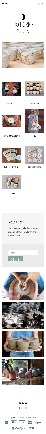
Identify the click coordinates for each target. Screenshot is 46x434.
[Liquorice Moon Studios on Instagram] (26, 408)
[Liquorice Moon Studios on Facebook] (20, 408)
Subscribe (15, 259)
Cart (42, 3)
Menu (7, 3)
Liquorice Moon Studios (29, 417)
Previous (7, 55)
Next (39, 55)
